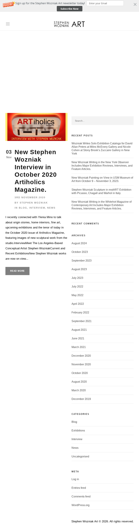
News (51, 207)
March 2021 (79, 347)
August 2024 (79, 243)
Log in (75, 479)
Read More (17, 271)
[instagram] (126, 15)
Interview (37, 207)
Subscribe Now (69, 8)
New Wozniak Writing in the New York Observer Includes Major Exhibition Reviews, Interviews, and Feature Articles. (102, 165)
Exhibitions (78, 430)
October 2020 (80, 373)
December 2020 (81, 355)
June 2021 (78, 338)
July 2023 (77, 277)
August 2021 (79, 329)
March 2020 (79, 390)
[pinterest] (108, 15)
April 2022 (78, 303)
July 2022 (77, 286)
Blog (23, 207)
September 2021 (82, 321)
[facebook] (102, 15)
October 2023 (80, 251)
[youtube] (120, 15)
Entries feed (79, 487)
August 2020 (79, 381)
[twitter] (114, 15)
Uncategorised (80, 456)
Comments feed (81, 496)
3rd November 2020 (30, 197)
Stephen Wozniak (34, 202)
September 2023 (82, 260)
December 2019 (81, 399)
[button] (69, 6)
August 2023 (79, 269)
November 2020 (81, 364)
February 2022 (80, 312)
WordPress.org (81, 505)
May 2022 (77, 295)
